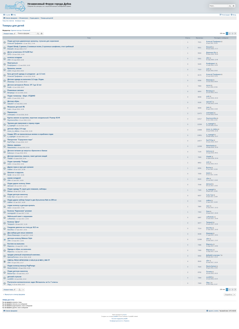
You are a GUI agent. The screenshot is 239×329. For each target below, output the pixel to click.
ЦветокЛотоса (12, 257)
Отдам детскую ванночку (17, 194)
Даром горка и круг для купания (20, 167)
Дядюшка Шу (211, 52)
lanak (9, 175)
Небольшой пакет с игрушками (19, 216)
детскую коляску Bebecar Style (19, 238)
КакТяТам (11, 142)
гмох (9, 208)
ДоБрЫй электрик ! (213, 255)
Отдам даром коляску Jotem (18, 183)
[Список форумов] (15, 7)
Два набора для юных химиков (20, 233)
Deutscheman (12, 268)
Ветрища (10, 93)
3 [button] (232, 33)
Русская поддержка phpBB (119, 318)
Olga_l (9, 284)
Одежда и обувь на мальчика (19, 249)
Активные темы (20, 21)
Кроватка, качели (14, 68)
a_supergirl (11, 126)
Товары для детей (13, 25)
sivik (9, 71)
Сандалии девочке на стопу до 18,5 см (22, 227)
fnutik (9, 87)
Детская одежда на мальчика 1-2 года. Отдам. (25, 79)
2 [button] (229, 33)
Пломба (209, 272)
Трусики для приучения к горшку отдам (23, 123)
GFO (9, 54)
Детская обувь (13, 101)
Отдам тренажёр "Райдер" (17, 162)
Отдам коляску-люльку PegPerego (21, 266)
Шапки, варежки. (14, 145)
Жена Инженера (13, 235)
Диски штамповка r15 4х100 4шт (20, 52)
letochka (10, 230)
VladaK (10, 158)
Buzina (208, 167)
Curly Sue (11, 197)
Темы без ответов (8, 21)
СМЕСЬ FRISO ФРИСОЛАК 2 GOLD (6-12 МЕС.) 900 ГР (28, 260)
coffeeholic (11, 219)
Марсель (10, 246)
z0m (9, 60)
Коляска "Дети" (13, 222)
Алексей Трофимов (14, 43)
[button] (235, 33)
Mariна (9, 191)
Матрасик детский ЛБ (16, 107)
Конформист (12, 65)
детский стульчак (14, 277)
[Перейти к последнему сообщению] (222, 41)
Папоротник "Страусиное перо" (20, 140)
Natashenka (11, 147)
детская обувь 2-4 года (16, 129)
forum (124, 314)
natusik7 (10, 104)
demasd (10, 186)
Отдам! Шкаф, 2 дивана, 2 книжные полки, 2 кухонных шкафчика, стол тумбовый (40, 46)
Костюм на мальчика (15, 244)
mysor (208, 85)
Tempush (10, 224)
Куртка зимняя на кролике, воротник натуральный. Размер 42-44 (33, 118)
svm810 (10, 279)
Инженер (10, 82)
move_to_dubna (13, 131)
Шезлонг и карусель (15, 172)
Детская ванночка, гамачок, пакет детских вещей (27, 156)
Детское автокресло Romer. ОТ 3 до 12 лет (24, 85)
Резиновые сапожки (15, 90)
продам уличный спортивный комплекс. (23, 255)
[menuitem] (13, 14)
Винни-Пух (11, 273)
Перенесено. (12, 112)
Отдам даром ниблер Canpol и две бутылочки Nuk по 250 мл (32, 200)
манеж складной (14, 178)
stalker (9, 169)
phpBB (115, 316)
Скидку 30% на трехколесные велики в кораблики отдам (30, 134)
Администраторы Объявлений (20, 30)
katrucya (10, 153)
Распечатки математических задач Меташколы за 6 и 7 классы (32, 282)
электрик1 (11, 115)
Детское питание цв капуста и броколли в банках (27, 151)
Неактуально (12, 63)
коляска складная (14, 57)
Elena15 (10, 49)
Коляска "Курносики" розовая (19, 211)
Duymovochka (12, 120)
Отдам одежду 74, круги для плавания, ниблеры (26, 189)
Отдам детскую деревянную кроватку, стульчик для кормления (33, 41)
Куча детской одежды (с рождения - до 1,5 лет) (26, 74)
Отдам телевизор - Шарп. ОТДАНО (21, 96)
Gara (208, 211)
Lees (9, 109)
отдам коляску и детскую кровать (21, 205)
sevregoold (11, 213)
